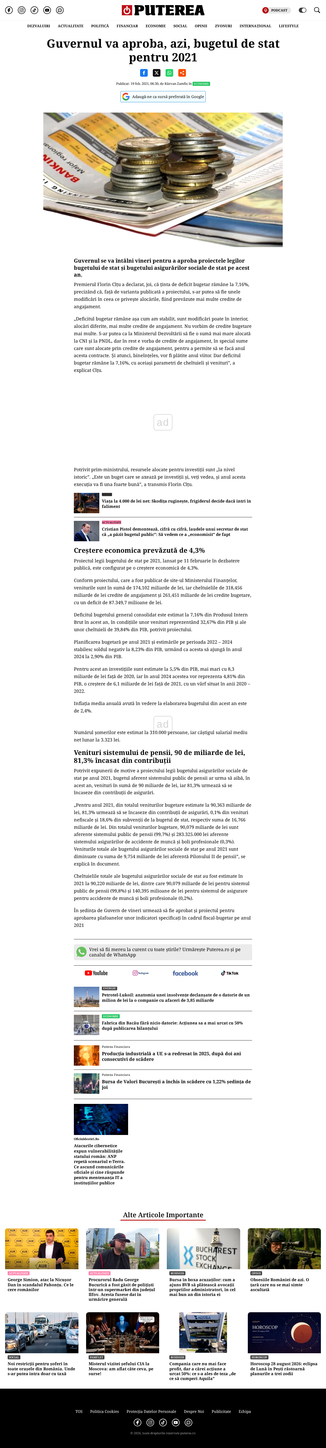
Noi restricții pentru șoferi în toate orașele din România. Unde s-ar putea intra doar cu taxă (41, 1368)
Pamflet (96, 1357)
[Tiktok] (34, 10)
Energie (109, 988)
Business (177, 1273)
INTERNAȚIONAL (255, 25)
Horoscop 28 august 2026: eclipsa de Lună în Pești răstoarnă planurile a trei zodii (284, 1368)
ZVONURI (223, 25)
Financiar (127, 25)
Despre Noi (194, 1411)
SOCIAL (180, 25)
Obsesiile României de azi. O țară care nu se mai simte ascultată (279, 1284)
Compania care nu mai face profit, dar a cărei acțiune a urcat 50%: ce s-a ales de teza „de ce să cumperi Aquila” (202, 1371)
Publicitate (221, 1411)
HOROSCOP (259, 1357)
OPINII (201, 25)
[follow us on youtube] (96, 973)
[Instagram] (21, 10)
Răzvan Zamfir (176, 83)
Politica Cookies (104, 1411)
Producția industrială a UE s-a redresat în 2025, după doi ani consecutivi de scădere (171, 1056)
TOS (79, 1411)
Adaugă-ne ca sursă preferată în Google (168, 96)
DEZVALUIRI (38, 25)
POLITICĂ (100, 25)
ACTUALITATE (71, 25)
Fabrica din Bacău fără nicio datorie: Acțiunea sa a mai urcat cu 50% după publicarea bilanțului (172, 1025)
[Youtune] (47, 10)
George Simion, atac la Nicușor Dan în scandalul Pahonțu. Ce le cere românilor (41, 1284)
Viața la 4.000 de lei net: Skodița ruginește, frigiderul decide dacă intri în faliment (176, 503)
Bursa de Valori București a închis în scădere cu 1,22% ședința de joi (176, 1084)
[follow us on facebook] (185, 974)
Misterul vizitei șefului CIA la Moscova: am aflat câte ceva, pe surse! (121, 1368)
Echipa (245, 1411)
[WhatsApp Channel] (60, 10)
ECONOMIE (156, 25)
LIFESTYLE (289, 25)
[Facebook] (9, 10)
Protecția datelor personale (151, 1411)
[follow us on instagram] (140, 973)
